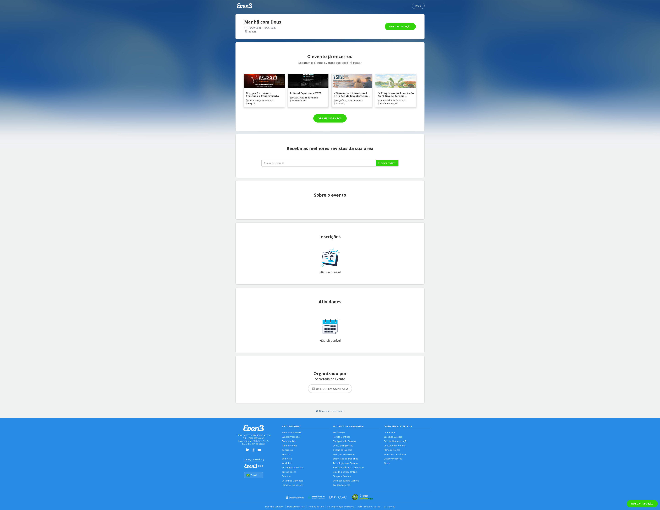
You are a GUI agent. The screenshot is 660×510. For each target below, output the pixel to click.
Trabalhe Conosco (274, 506)
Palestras (286, 476)
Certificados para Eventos (346, 480)
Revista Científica (341, 436)
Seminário (287, 458)
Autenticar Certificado (395, 454)
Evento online (289, 441)
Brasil (254, 475)
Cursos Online (289, 471)
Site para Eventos (342, 476)
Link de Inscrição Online (345, 471)
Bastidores (389, 506)
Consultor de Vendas (394, 445)
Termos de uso (316, 506)
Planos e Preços (392, 449)
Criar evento (390, 432)
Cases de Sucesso (393, 436)
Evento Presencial (291, 436)
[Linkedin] (248, 451)
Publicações (339, 432)
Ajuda (387, 463)
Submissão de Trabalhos (345, 458)
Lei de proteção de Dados (340, 506)
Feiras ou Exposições (292, 485)
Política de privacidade (369, 506)
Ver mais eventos (330, 118)
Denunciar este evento (331, 411)
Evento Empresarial (291, 432)
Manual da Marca (296, 506)
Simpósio (286, 454)
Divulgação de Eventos (344, 441)
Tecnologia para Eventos (345, 463)
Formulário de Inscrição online (348, 467)
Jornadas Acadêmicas (292, 467)
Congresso (287, 449)
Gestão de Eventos (342, 449)
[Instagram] (253, 451)
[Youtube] (259, 451)
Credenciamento (341, 485)
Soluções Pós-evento (344, 454)
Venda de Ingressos (343, 445)
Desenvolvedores (393, 458)
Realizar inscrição (400, 26)
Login (418, 6)
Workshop (287, 463)
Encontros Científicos (292, 480)
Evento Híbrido (289, 445)
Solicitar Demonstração (395, 441)
